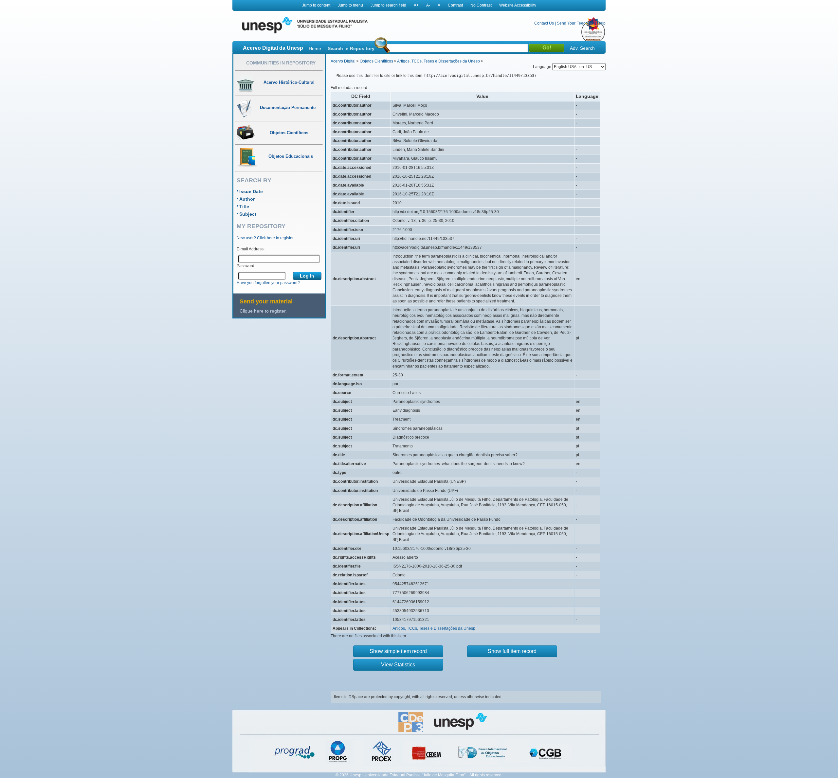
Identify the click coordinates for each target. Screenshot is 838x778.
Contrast (455, 5)
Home (315, 48)
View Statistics (398, 664)
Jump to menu (350, 5)
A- (428, 5)
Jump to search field (388, 5)
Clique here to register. (263, 311)
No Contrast (481, 5)
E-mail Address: (250, 249)
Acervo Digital (343, 61)
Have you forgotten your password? (268, 282)
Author (247, 199)
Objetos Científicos (376, 61)
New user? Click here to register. (265, 238)
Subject (247, 214)
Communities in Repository (281, 62)
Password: (246, 265)
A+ (416, 5)
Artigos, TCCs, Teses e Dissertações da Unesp (438, 61)
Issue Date (251, 191)
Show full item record (512, 651)
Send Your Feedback (575, 23)
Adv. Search (582, 48)
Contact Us (544, 23)
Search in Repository (351, 48)
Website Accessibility (517, 5)
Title (244, 206)
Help (601, 23)
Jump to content (316, 5)
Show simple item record (398, 651)
